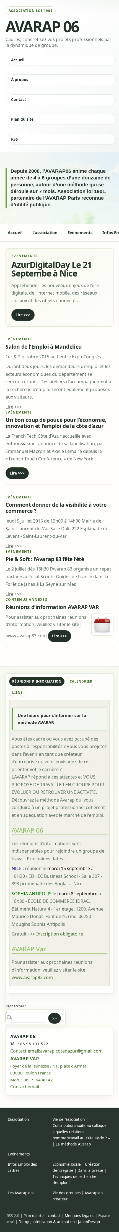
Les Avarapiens (21, 1192)
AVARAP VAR (24, 1058)
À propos (19, 79)
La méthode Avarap (73, 1144)
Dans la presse (90, 1170)
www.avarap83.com (32, 977)
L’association (18, 1119)
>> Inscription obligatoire (56, 934)
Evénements (19, 1154)
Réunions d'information (36, 681)
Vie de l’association (69, 1119)
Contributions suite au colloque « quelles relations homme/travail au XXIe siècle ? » (81, 1131)
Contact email (24, 1087)
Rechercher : (16, 1006)
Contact (18, 99)
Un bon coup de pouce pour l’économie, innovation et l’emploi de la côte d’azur (56, 423)
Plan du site (22, 119)
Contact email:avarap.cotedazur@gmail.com (56, 1051)
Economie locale (67, 1164)
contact (54, 1215)
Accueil (17, 59)
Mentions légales (79, 1215)
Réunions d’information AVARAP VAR (52, 607)
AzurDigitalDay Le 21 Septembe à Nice (51, 269)
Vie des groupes (67, 1192)
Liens (17, 692)
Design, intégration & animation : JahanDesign (59, 1221)
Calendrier (81, 681)
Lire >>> (22, 314)
